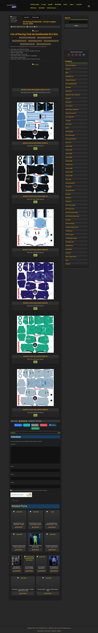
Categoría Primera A (71, 80)
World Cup (33, 8)
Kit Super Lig (69, 230)
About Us (54, 631)
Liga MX (50, 4)
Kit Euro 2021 (69, 175)
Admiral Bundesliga (71, 65)
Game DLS (26, 17)
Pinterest (44, 425)
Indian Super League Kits (72, 109)
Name (12, 466)
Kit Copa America (70, 135)
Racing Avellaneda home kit (44, 37)
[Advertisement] (38, 77)
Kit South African (70, 223)
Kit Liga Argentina (70, 183)
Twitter (27, 425)
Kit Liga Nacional (70, 190)
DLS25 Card (69, 91)
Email (12, 474)
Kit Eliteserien (69, 164)
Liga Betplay (69, 249)
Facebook (18, 425)
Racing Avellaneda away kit (19, 40)
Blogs (67, 72)
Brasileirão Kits (69, 76)
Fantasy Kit (68, 102)
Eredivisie (68, 98)
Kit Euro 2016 (69, 168)
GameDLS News (22, 26)
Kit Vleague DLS (70, 242)
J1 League (68, 120)
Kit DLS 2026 (69, 161)
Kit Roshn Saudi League (72, 212)
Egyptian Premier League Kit (73, 94)
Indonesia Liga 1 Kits (71, 113)
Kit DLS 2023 (69, 150)
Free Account (69, 105)
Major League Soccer (71, 256)
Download (19, 527)
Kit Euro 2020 (69, 172)
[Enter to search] (89, 6)
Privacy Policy (40, 631)
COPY (35, 95)
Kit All (67, 128)
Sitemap (59, 631)
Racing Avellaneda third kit (35, 40)
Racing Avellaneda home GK (51, 40)
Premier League (34, 4)
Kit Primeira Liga (70, 208)
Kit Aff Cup (68, 124)
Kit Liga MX (68, 186)
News (67, 260)
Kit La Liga (68, 179)
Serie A (65, 4)
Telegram (53, 425)
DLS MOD (68, 87)
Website (12, 482)
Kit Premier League (70, 205)
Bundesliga (58, 4)
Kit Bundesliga (69, 131)
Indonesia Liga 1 (51, 8)
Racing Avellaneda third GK (44, 44)
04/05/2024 (14, 26)
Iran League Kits (70, 116)
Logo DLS (79, 4)
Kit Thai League (69, 234)
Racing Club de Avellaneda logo (27, 37)
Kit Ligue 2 (68, 197)
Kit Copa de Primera (71, 139)
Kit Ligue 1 (68, 194)
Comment (13, 444)
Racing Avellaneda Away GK (27, 44)
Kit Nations (68, 201)
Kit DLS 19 (68, 142)
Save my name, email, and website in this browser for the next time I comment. (29, 490)
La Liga (44, 4)
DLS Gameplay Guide (71, 83)
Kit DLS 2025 (69, 157)
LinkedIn (35, 425)
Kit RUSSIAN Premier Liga (72, 216)
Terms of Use (48, 631)
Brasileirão (42, 8)
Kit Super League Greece (72, 227)
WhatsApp (36, 428)
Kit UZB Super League (71, 238)
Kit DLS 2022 (69, 146)
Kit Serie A (68, 219)
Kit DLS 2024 (35, 17)
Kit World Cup (69, 245)
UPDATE (68, 264)
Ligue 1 (72, 4)
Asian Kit (68, 69)
